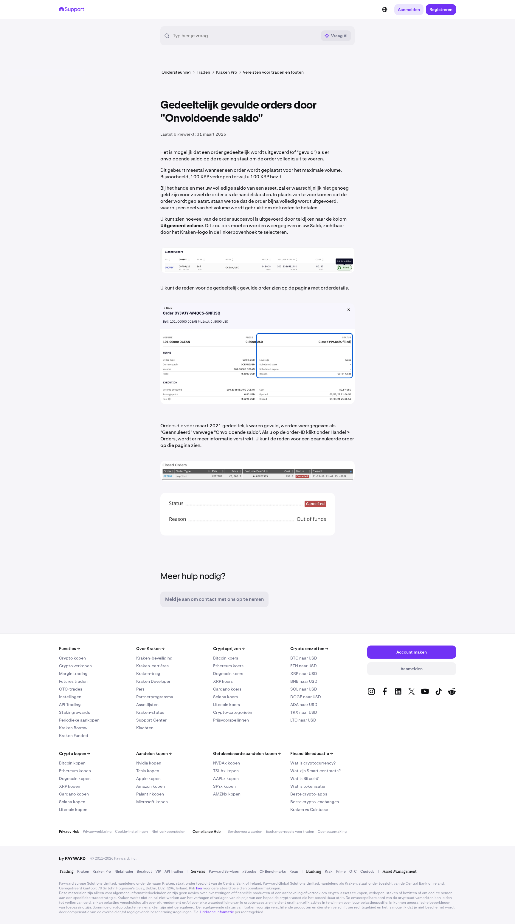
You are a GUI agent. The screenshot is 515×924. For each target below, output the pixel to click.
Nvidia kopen (148, 763)
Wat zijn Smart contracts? (315, 770)
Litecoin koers (226, 704)
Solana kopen (72, 801)
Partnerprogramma (154, 696)
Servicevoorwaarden (245, 831)
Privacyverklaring (97, 831)
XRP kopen (69, 786)
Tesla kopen (147, 770)
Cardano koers (227, 689)
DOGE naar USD (305, 696)
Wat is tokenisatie (307, 786)
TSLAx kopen (226, 770)
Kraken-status (150, 712)
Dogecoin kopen (75, 778)
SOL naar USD (303, 689)
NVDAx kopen (226, 763)
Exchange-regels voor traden (290, 831)
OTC (353, 871)
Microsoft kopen (152, 801)
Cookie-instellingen (131, 831)
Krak (329, 871)
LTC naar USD (303, 720)
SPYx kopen (224, 786)
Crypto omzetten (309, 648)
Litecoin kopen (73, 809)
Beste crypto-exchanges (314, 801)
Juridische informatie (216, 912)
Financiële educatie (311, 753)
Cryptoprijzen (229, 648)
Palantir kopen (150, 794)
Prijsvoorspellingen (231, 720)
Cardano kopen (74, 794)
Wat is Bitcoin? (304, 778)
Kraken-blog (148, 673)
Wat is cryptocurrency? (313, 763)
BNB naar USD (303, 681)
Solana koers (225, 696)
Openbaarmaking (332, 831)
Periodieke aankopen (79, 720)
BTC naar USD (303, 658)
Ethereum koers (228, 665)
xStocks (249, 871)
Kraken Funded (73, 735)
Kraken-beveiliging (154, 658)
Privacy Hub (69, 831)
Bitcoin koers (225, 658)
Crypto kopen (72, 658)
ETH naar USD (303, 665)
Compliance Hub (207, 831)
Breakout (144, 871)
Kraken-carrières (152, 665)
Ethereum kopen (75, 770)
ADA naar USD (303, 704)
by (72, 858)
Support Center (151, 720)
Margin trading (73, 673)
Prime (341, 871)
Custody (367, 871)
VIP (158, 871)
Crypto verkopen (75, 665)
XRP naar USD (303, 673)
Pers (140, 689)
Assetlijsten (147, 704)
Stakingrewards (74, 712)
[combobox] (244, 35)
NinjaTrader (123, 871)
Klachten (144, 727)
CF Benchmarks (273, 871)
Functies (69, 648)
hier (199, 888)
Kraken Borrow (73, 727)
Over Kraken (150, 648)
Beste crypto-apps (308, 794)
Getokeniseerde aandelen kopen (247, 753)
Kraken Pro (102, 871)
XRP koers (223, 681)
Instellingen (70, 696)
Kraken (83, 871)
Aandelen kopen (154, 753)
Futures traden (73, 681)
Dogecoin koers (228, 673)
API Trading (70, 704)
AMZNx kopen (227, 794)
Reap (293, 871)
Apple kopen (148, 778)
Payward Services (224, 871)
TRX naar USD (303, 712)
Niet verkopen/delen (168, 831)
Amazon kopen (150, 786)
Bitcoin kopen (72, 763)
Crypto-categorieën (232, 712)
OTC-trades (70, 689)
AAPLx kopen (226, 778)
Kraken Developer (153, 681)
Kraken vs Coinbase (309, 809)
